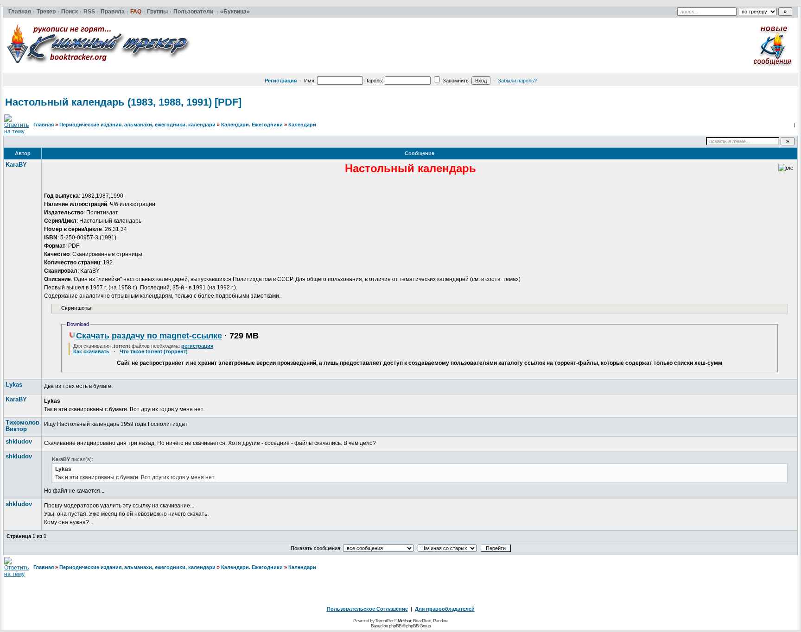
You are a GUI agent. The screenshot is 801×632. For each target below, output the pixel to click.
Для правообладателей (445, 609)
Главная (43, 124)
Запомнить (455, 80)
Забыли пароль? (517, 80)
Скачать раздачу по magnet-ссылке (149, 335)
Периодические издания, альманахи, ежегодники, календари (137, 124)
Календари (302, 124)
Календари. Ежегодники (252, 124)
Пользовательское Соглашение (367, 609)
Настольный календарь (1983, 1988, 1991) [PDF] (123, 102)
